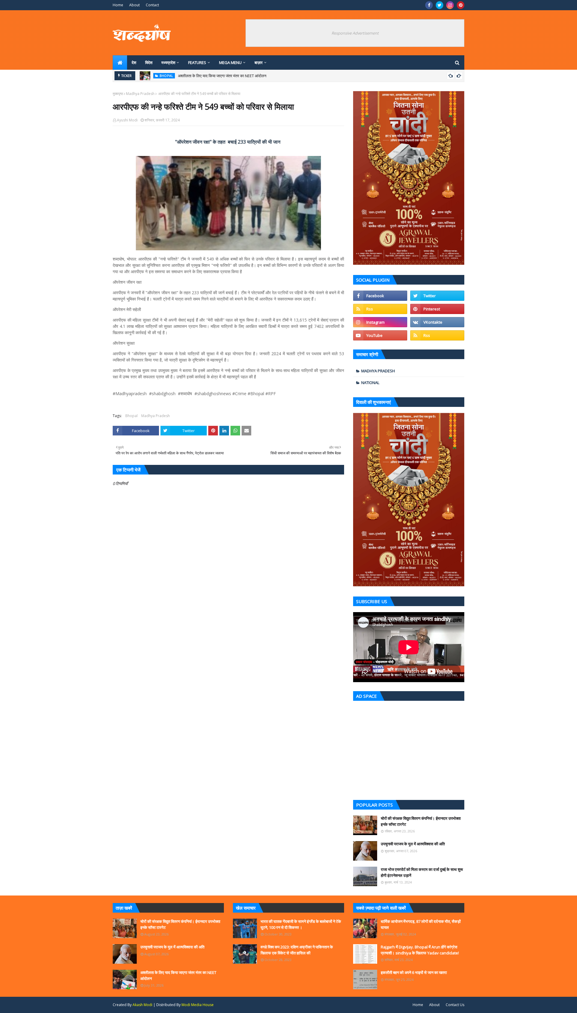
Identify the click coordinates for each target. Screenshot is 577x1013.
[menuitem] (120, 62)
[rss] (380, 309)
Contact (152, 5)
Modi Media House (198, 1004)
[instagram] (450, 5)
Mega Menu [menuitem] (230, 62)
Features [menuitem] (197, 62)
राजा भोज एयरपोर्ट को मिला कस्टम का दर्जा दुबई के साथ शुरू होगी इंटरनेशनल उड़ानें (422, 872)
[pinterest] (460, 5)
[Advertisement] (408, 749)
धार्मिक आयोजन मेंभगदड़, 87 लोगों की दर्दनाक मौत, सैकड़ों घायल (421, 924)
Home (118, 5)
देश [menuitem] (134, 62)
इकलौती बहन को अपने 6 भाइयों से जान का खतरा (414, 972)
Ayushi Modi (127, 120)
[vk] (437, 322)
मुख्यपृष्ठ (118, 93)
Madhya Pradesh (140, 93)
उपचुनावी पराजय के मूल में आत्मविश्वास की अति (413, 844)
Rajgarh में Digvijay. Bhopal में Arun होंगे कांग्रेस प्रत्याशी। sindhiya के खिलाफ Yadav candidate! (420, 950)
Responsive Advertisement (355, 33)
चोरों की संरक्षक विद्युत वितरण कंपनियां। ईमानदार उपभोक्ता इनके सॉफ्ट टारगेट (421, 821)
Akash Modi (142, 1004)
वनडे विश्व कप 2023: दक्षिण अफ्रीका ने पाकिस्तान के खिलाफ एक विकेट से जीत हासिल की (297, 950)
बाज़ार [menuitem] (259, 62)
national (370, 382)
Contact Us (455, 1004)
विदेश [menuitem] (148, 62)
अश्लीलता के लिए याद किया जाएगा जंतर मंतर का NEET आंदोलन (222, 75)
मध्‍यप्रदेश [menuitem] (168, 62)
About (134, 5)
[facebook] (429, 5)
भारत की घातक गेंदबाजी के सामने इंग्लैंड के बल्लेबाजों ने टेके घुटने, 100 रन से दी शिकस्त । (301, 924)
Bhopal (131, 415)
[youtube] (380, 335)
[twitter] (439, 5)
